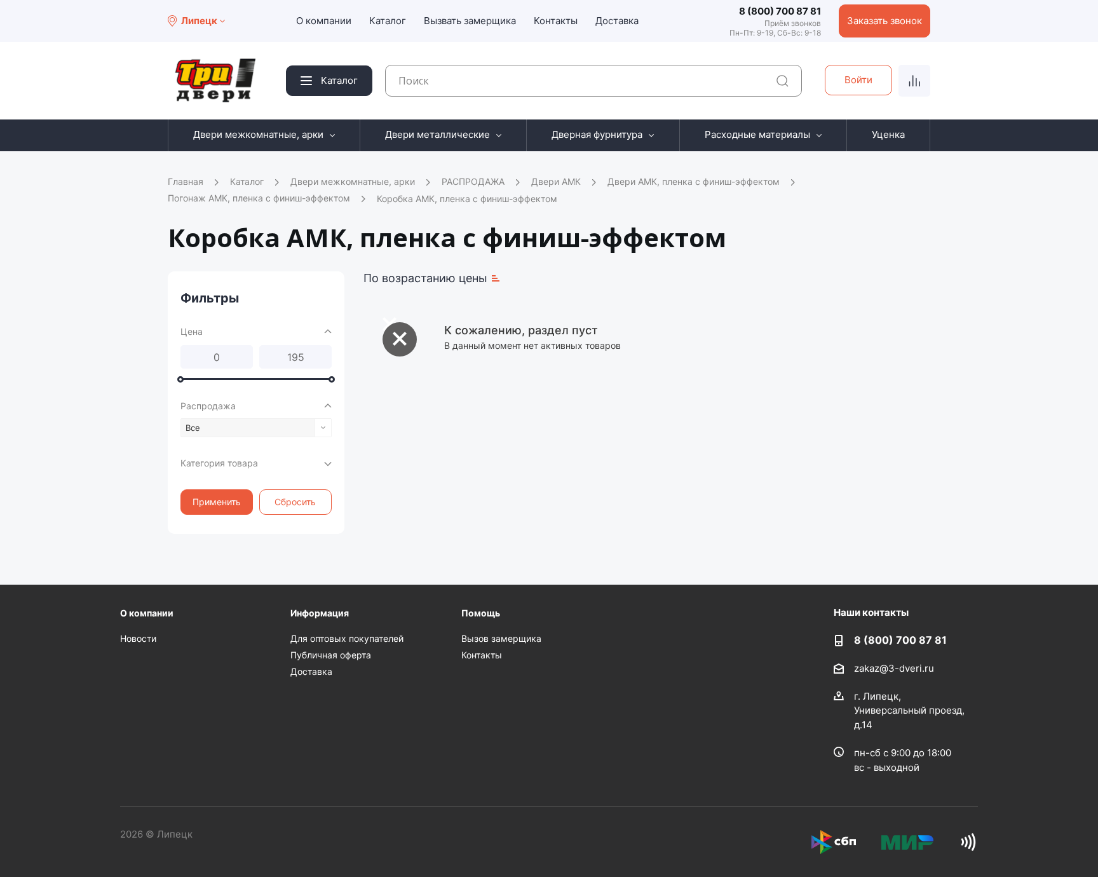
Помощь (480, 613)
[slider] (180, 379)
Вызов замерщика (501, 638)
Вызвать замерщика (470, 21)
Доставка (617, 21)
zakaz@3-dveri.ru (894, 668)
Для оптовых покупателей (346, 638)
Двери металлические (437, 134)
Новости (138, 638)
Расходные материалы (757, 134)
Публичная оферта (330, 654)
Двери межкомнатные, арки (258, 134)
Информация (319, 613)
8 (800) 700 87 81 (780, 11)
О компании (323, 21)
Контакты (556, 21)
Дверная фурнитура (597, 134)
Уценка (888, 134)
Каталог (387, 21)
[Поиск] (782, 81)
